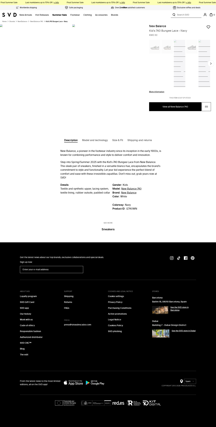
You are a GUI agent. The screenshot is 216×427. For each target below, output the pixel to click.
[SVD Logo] (9, 15)
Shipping (69, 296)
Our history (25, 314)
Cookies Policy (115, 325)
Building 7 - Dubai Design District (169, 325)
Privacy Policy (115, 302)
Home (4, 22)
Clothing (87, 15)
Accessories (101, 15)
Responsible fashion (30, 331)
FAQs (66, 308)
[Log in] (205, 14)
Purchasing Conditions (119, 308)
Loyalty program (28, 296)
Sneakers (108, 229)
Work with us (26, 319)
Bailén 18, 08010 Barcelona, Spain (169, 301)
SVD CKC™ (25, 343)
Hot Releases (42, 15)
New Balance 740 (36, 22)
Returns (68, 302)
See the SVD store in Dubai (184, 331)
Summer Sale (59, 15)
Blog (22, 348)
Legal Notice (114, 319)
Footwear (75, 15)
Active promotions (117, 314)
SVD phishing (115, 331)
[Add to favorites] (208, 26)
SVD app (24, 308)
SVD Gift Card (27, 302)
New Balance (22, 22)
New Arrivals (25, 15)
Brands (114, 15)
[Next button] (211, 63)
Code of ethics (27, 325)
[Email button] (206, 106)
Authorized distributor (31, 337)
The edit (24, 354)
